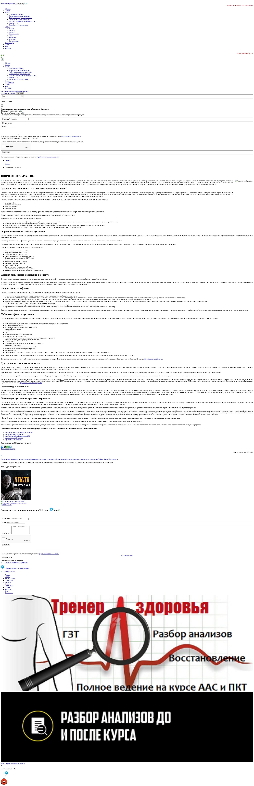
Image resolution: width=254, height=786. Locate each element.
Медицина (12, 39)
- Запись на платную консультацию (15, 563)
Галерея (7, 11)
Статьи (7, 27)
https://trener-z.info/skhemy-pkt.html (31, 383)
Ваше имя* (6, 119)
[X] (5, 447)
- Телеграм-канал (9, 571)
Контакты (8, 48)
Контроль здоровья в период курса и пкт (22, 21)
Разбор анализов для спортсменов (20, 18)
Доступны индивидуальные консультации (15, 91)
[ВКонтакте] (2, 447)
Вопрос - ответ (10, 578)
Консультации (9, 43)
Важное (11, 28)
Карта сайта (9, 593)
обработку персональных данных (48, 157)
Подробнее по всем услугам (18, 25)
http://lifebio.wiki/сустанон (13, 439)
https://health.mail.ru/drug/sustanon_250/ (17, 436)
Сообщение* (6, 533)
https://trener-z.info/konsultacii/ (71, 136)
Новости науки (14, 41)
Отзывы (7, 44)
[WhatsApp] (7, 447)
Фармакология (14, 34)
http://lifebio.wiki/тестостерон (14, 434)
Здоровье (12, 30)
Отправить (6, 152)
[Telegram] (10, 447)
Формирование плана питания (19, 16)
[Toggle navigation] (2, 59)
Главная (7, 575)
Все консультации (127, 555)
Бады (10, 36)
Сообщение (5, 126)
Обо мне (8, 9)
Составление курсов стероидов (19, 19)
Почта (4, 522)
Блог (6, 46)
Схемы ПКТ (9, 580)
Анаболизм (12, 37)
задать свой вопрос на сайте (49, 554)
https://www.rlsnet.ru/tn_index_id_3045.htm (18, 432)
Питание (12, 32)
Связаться (20, 3)
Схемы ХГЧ (9, 586)
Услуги (7, 12)
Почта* (4, 123)
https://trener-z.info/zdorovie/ (153, 359)
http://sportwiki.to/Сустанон (14, 438)
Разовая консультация (8, 3)
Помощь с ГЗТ (14, 23)
